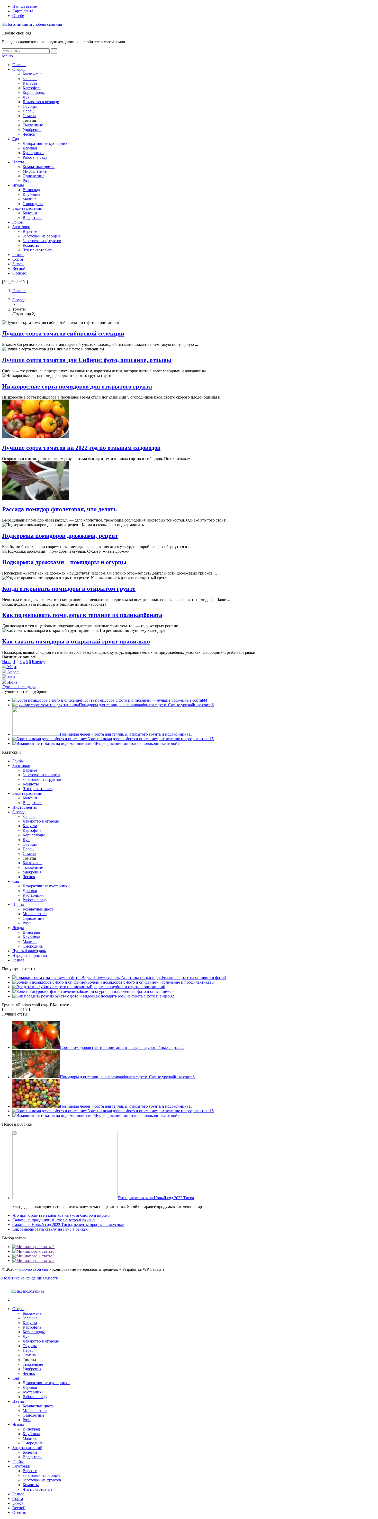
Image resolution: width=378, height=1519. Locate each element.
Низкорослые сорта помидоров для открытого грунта (77, 386)
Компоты (31, 245)
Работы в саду (35, 157)
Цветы (18, 162)
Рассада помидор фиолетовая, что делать (59, 509)
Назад (7, 661)
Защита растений (27, 208)
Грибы (18, 222)
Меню (7, 56)
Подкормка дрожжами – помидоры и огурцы (64, 562)
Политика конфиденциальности (30, 1278)
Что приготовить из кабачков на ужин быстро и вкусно (61, 1215)
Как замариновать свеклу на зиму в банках (50, 1229)
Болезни (30, 213)
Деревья (30, 148)
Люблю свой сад (33, 1269)
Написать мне (24, 6)
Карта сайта (22, 11)
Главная (19, 65)
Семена (29, 115)
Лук (26, 97)
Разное (18, 254)
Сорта (17, 259)
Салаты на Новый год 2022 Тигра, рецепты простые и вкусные (68, 1224)
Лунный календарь (18, 687)
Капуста (30, 83)
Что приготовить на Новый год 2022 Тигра (156, 1198)
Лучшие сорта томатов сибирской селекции (63, 333)
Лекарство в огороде (41, 102)
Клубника (31, 194)
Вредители (32, 217)
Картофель (32, 88)
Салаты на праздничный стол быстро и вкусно (53, 1220)
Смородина (33, 203)
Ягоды (18, 185)
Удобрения (32, 129)
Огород (18, 69)
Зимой (18, 264)
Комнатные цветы (39, 166)
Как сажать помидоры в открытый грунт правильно (76, 641)
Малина (30, 199)
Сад (15, 139)
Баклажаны (32, 74)
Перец (28, 111)
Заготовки (21, 227)
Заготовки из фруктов (42, 241)
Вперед (38, 661)
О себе (18, 15)
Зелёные (30, 78)
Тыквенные (33, 125)
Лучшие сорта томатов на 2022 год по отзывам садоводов (81, 447)
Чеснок (29, 134)
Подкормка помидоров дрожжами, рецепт (60, 535)
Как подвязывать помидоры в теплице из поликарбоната (82, 615)
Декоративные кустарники (46, 143)
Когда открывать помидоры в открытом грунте (69, 588)
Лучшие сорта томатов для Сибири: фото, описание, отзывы (87, 360)
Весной (18, 268)
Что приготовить (37, 250)
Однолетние (33, 176)
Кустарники (33, 153)
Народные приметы (29, 955)
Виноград (31, 190)
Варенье (30, 231)
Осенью (19, 273)
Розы (27, 180)
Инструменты (24, 807)
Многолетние (35, 171)
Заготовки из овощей (41, 236)
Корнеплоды (34, 92)
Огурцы (30, 106)
